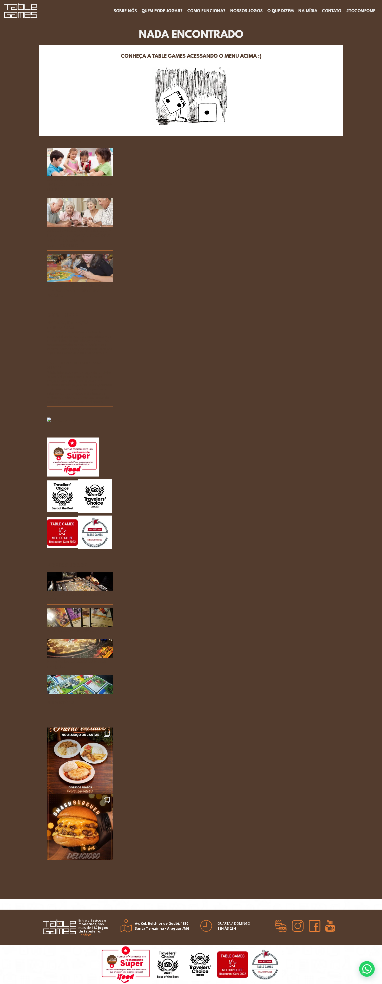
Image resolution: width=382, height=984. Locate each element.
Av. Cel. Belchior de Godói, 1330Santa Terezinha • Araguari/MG (162, 926)
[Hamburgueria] (281, 924)
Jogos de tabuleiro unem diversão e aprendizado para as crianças (79, 184)
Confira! (84, 934)
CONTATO (331, 11)
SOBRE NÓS (125, 11)
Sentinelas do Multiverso (72, 630)
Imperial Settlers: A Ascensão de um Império (77, 700)
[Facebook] (314, 924)
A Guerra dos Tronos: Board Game (76, 597)
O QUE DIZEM (280, 11)
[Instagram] (298, 924)
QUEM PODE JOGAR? (162, 11)
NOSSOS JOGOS (246, 11)
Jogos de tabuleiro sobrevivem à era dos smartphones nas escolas (80, 291)
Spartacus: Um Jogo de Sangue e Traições (79, 664)
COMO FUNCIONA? (206, 11)
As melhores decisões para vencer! (74, 366)
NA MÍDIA (307, 11)
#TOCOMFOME (361, 11)
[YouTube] (330, 924)
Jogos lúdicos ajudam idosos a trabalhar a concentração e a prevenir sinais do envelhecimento (79, 238)
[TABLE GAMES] (20, 9)
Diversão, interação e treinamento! (69, 325)
